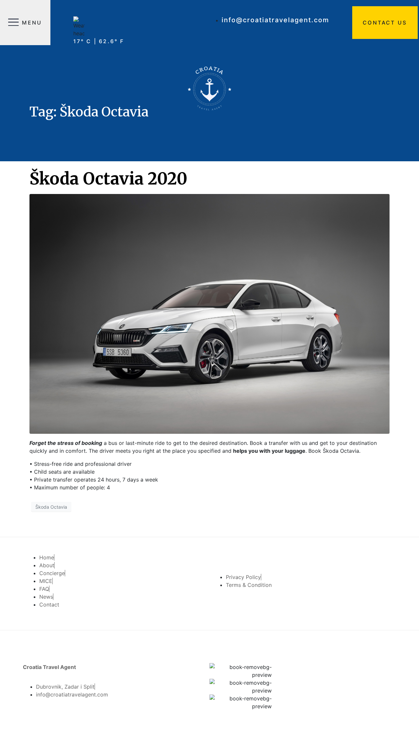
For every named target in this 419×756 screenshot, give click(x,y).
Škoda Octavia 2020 (108, 178)
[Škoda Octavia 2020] (209, 313)
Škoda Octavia (51, 507)
